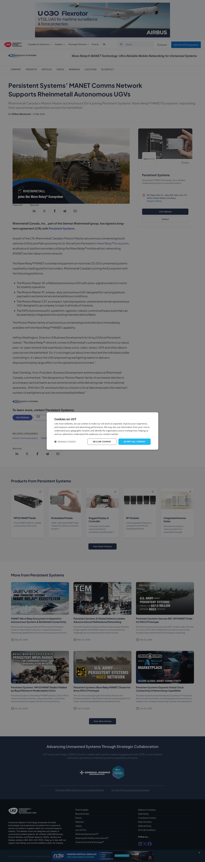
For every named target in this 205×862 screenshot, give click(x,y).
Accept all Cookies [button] (134, 441)
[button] (65, 441)
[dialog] (102, 431)
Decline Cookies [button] (102, 441)
